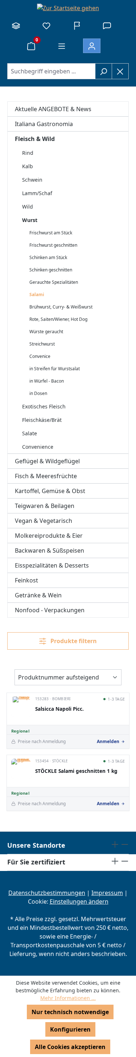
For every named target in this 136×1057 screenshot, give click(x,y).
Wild (27, 206)
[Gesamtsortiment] (16, 25)
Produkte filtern (73, 641)
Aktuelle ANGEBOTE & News (53, 109)
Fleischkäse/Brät (42, 419)
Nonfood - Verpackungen (50, 610)
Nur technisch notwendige (70, 1012)
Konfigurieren (70, 1029)
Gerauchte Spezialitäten (53, 282)
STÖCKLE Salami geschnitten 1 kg (76, 771)
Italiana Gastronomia (44, 124)
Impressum (107, 893)
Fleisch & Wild (35, 139)
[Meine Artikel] (46, 25)
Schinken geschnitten (50, 270)
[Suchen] (103, 71)
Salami (36, 294)
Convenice (39, 356)
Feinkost (26, 580)
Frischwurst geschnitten (53, 245)
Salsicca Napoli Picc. (59, 709)
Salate (29, 433)
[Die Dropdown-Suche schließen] (120, 71)
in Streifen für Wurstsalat (54, 369)
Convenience (37, 446)
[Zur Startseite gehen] (68, 7)
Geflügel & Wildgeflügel (47, 461)
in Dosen (38, 393)
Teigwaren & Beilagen (44, 506)
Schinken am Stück (48, 257)
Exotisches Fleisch (44, 406)
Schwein (32, 179)
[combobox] (51, 71)
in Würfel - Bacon (46, 381)
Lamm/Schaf (37, 193)
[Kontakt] (107, 25)
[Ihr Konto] (91, 46)
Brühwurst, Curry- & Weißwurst (60, 307)
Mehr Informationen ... (68, 998)
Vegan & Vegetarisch (43, 521)
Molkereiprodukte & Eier (49, 536)
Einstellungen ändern (79, 901)
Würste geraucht (46, 331)
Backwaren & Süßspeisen (49, 550)
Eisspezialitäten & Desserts (52, 565)
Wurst (29, 220)
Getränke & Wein (38, 595)
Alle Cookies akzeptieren (70, 1047)
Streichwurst (42, 344)
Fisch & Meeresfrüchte (46, 476)
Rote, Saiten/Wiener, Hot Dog (58, 319)
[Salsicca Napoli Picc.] (21, 707)
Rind (27, 152)
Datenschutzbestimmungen (46, 893)
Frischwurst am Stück (50, 233)
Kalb (27, 166)
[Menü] (61, 46)
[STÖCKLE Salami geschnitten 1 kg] (21, 769)
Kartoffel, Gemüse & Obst (50, 491)
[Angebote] (77, 25)
